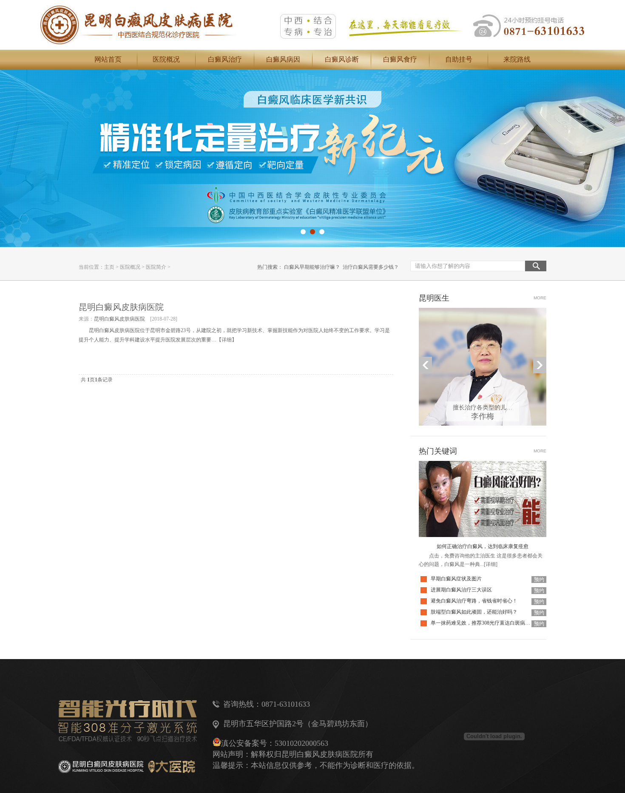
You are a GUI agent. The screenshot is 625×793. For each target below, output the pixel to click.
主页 (109, 267)
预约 (539, 580)
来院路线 (517, 59)
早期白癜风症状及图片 (456, 579)
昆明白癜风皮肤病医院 (121, 307)
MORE (540, 298)
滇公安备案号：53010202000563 (274, 743)
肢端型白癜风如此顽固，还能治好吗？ (474, 612)
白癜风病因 (283, 59)
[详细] (490, 564)
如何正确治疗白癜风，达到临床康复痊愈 (482, 546)
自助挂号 (458, 59)
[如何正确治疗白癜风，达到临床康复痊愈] (482, 466)
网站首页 (108, 59)
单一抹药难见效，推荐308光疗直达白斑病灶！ (483, 623)
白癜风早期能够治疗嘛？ (312, 267)
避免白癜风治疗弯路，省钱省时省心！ (474, 601)
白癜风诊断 (342, 59)
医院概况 (166, 59)
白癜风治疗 (225, 59)
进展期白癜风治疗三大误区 (461, 590)
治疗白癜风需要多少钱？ (371, 267)
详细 (227, 340)
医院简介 (156, 267)
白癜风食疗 (400, 59)
